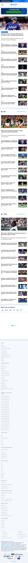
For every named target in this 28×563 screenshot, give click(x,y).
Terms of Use (4, 536)
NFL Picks (2, 497)
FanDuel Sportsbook (4, 449)
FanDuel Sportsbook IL (5, 407)
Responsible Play (4, 353)
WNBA (2, 476)
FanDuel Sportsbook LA (5, 411)
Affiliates (2, 358)
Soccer (2, 443)
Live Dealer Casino (4, 510)
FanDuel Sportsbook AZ (5, 397)
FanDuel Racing (4, 454)
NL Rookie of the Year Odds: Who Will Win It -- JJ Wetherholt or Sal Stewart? (9, 272)
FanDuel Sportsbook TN (5, 424)
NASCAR (2, 474)
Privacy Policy (4, 534)
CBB (2, 478)
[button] (14, 12)
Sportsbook (16, 1)
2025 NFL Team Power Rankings (7, 499)
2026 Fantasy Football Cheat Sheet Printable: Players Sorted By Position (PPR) (9, 53)
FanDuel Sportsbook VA (5, 426)
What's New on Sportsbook (6, 348)
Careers (3, 531)
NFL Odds (2, 365)
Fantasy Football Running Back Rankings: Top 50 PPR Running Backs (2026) (9, 191)
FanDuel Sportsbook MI (5, 414)
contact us (12, 550)
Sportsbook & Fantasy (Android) (6, 484)
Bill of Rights (20, 532)
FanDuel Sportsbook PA (5, 423)
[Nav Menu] (2, 5)
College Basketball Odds (5, 373)
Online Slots (3, 505)
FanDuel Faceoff (4, 456)
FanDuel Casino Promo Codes (6, 515)
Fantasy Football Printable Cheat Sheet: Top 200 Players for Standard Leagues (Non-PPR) (9, 156)
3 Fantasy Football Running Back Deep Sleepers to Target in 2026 (9, 89)
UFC (1, 441)
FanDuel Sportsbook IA (5, 406)
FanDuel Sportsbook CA (5, 399)
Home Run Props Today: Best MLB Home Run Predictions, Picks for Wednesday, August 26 (12, 34)
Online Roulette (4, 512)
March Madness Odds (5, 375)
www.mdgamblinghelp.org (7, 546)
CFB (1, 469)
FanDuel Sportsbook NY (5, 419)
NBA (10, 310)
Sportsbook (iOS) (4, 486)
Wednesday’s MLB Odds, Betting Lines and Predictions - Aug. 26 (9, 265)
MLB (18, 310)
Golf (1, 471)
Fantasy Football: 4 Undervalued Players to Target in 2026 (8, 183)
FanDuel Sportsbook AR (5, 396)
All (2, 310)
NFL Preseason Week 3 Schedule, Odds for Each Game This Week (8, 103)
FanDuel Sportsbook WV (5, 429)
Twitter (2, 522)
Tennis (2, 473)
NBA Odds (3, 368)
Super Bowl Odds (4, 366)
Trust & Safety (4, 532)
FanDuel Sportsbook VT (5, 428)
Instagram (3, 523)
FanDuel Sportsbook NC (5, 416)
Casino (2, 444)
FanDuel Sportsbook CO (5, 401)
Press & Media (20, 537)
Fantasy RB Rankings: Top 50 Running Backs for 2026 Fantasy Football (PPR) (9, 45)
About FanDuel (3, 346)
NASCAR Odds (3, 385)
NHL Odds (3, 377)
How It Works (3, 350)
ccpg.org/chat (11, 543)
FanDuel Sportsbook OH (5, 421)
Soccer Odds (3, 383)
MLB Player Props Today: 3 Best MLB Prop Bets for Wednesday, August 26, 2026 (9, 75)
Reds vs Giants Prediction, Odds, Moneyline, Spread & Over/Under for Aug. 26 (9, 286)
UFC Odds (3, 382)
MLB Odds (3, 370)
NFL (21, 310)
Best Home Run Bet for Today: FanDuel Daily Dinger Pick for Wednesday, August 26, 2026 (9, 258)
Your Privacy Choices (22, 536)
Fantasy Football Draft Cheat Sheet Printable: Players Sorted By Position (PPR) (9, 198)
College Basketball (4, 438)
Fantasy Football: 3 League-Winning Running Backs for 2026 (8, 204)
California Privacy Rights (22, 534)
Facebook (2, 520)
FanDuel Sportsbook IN (5, 409)
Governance (20, 531)
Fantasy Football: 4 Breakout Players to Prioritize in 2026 (9, 81)
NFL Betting (3, 495)
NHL (14, 310)
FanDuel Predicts (4, 458)
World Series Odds (4, 387)
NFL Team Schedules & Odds (6, 500)
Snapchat (2, 527)
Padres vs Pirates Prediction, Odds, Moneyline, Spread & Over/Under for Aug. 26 (9, 293)
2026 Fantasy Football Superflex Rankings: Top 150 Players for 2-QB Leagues (8, 96)
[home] (14, 5)
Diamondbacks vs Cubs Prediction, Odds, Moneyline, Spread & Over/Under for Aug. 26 (8, 300)
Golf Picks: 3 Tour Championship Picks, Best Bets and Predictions (8, 67)
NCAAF (6, 310)
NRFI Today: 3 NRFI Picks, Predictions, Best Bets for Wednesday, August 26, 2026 (9, 60)
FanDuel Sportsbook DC (5, 404)
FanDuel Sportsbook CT (5, 402)
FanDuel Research (6, 1)
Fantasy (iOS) (3, 482)
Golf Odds (3, 378)
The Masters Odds (4, 380)
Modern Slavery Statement (6, 355)
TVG (2, 451)
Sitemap (2, 360)
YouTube (2, 525)
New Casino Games (4, 507)
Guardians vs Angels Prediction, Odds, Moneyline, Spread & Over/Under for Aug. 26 (9, 279)
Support (2, 345)
